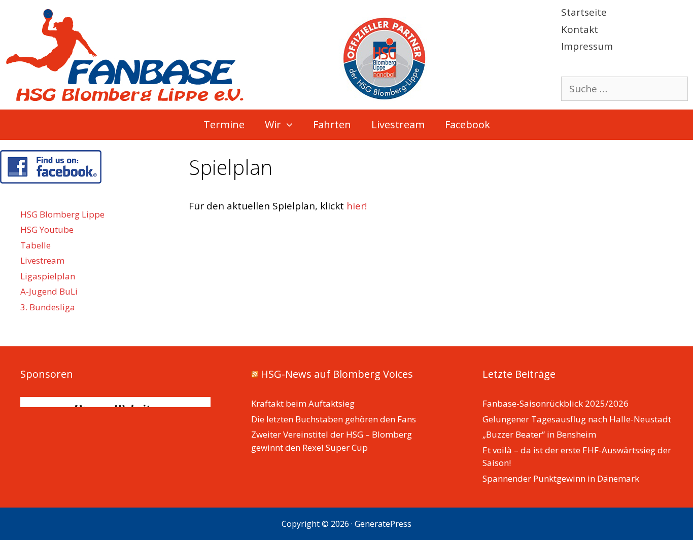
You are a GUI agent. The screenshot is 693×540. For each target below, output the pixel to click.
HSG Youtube (47, 229)
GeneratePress (383, 523)
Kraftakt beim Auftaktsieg (303, 403)
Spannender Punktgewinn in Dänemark (560, 478)
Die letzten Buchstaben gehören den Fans (333, 419)
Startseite (584, 12)
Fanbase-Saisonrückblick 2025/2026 (555, 403)
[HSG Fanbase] (216, 53)
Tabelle (35, 245)
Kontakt (579, 29)
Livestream (398, 124)
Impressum (587, 46)
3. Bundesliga (47, 307)
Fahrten (332, 124)
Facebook (467, 124)
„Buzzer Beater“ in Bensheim (539, 434)
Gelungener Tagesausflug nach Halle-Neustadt (576, 419)
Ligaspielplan (47, 276)
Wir (273, 124)
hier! (356, 205)
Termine (224, 124)
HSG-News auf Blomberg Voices (337, 374)
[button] (292, 125)
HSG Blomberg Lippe (62, 214)
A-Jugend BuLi (49, 291)
